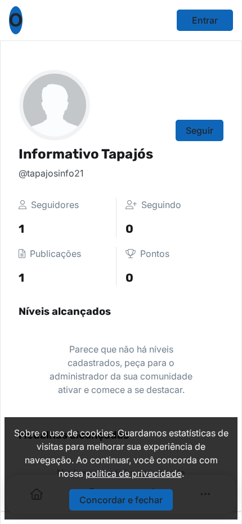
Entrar (205, 20)
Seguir (199, 130)
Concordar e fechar (121, 499)
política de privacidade (134, 473)
